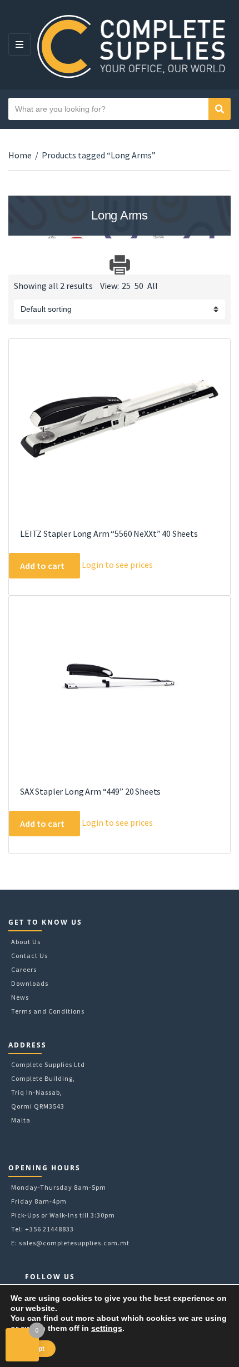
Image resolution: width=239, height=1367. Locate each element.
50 (139, 285)
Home (20, 155)
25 (126, 285)
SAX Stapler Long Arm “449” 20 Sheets (90, 791)
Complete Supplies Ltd (48, 1064)
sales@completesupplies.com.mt (74, 1243)
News (20, 997)
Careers (24, 969)
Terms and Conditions (47, 1011)
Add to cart (42, 565)
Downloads (29, 983)
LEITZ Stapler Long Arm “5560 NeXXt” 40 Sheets (109, 533)
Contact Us (29, 955)
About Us (26, 941)
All (152, 285)
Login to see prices (117, 564)
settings (106, 1328)
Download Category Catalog (18, 265)
